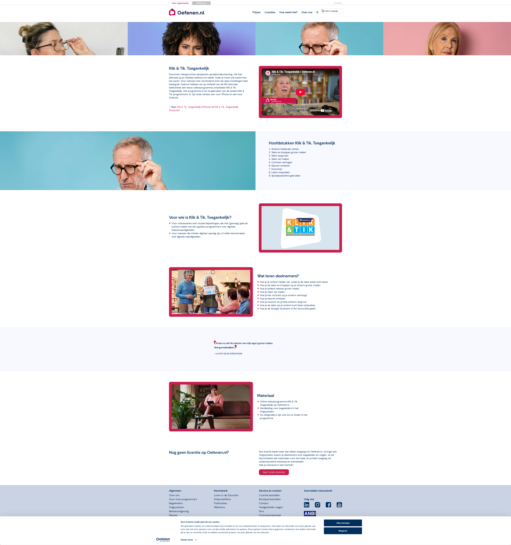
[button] (317, 12)
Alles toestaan (343, 523)
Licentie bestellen (269, 495)
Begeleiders (176, 503)
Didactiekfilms (222, 499)
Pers (261, 511)
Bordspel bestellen (270, 499)
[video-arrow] (186, 9)
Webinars (219, 507)
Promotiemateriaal (270, 515)
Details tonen (187, 540)
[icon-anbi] (310, 512)
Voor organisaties (180, 3)
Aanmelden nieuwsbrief (318, 490)
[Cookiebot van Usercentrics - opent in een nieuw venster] (163, 540)
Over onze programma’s (183, 499)
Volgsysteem (176, 507)
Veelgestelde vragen (271, 507)
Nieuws (173, 515)
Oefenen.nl (201, 3)
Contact (338, 3)
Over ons (174, 495)
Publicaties (220, 503)
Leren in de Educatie (226, 495)
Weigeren (343, 531)
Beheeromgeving (179, 511)
